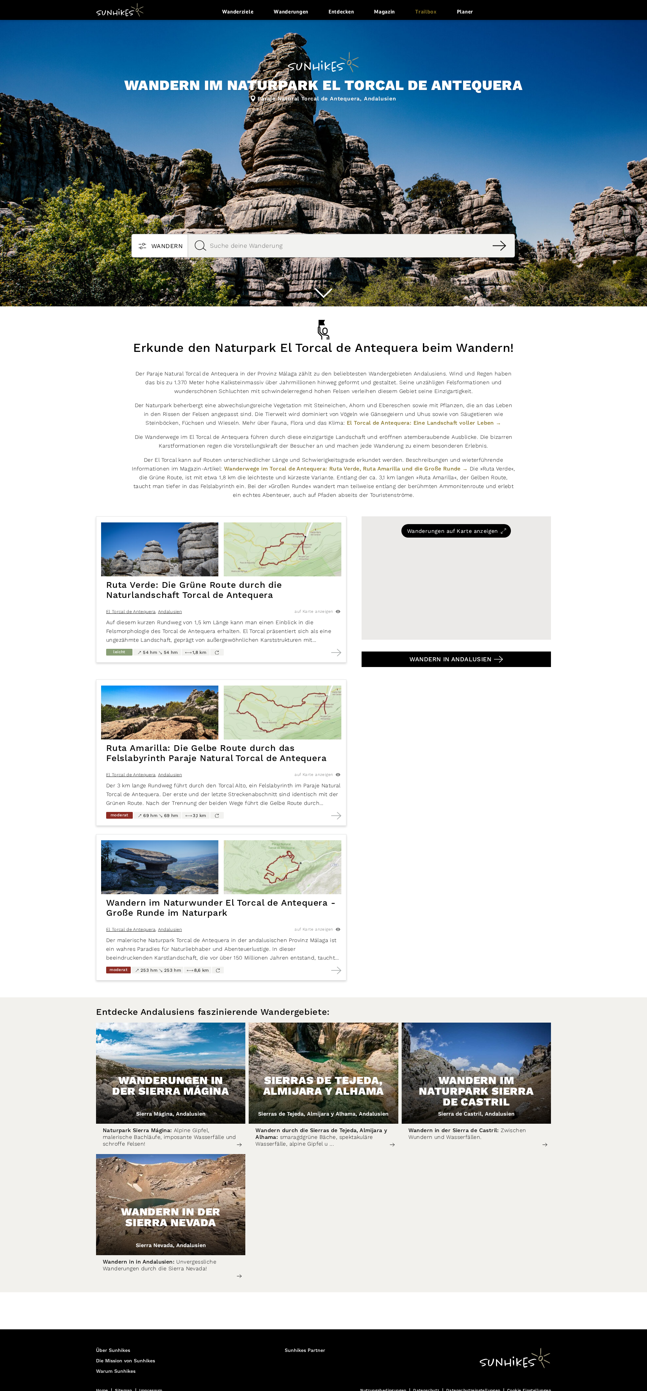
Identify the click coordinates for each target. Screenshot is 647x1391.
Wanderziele (238, 11)
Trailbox (426, 11)
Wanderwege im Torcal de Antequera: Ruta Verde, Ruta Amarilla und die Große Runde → (346, 468)
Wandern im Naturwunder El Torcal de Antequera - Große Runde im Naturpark (221, 908)
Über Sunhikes (113, 1350)
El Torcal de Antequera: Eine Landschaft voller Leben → (424, 423)
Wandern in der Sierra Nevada (170, 1217)
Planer (465, 11)
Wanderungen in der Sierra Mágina (170, 1085)
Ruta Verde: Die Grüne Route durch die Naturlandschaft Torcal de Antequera (194, 590)
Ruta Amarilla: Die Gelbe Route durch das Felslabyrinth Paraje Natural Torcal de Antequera (216, 753)
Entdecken (341, 11)
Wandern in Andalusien (450, 659)
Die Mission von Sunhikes (125, 1361)
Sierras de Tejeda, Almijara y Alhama (323, 1085)
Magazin (384, 11)
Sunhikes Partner (305, 1350)
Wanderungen (291, 11)
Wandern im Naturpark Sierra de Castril (476, 1091)
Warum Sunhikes (115, 1371)
